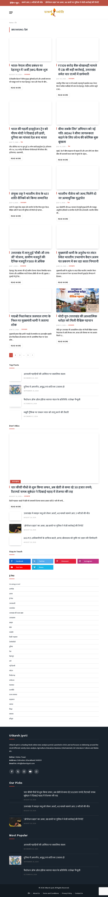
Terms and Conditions (51, 893)
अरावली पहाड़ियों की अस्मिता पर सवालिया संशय (44, 374)
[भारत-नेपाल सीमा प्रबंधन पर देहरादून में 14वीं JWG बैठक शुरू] (30, 49)
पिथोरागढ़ (12, 675)
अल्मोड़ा (11, 589)
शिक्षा (10, 709)
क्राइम (11, 622)
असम (11, 594)
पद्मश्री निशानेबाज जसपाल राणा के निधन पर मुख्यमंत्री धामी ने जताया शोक (31, 320)
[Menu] (11, 13)
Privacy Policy (67, 893)
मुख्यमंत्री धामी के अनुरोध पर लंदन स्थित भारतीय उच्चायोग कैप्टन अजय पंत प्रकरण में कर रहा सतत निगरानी (78, 257)
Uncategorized (14, 584)
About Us (36, 893)
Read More (16, 87)
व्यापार (11, 704)
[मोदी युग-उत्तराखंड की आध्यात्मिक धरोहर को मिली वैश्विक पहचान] (77, 300)
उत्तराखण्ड (27, 74)
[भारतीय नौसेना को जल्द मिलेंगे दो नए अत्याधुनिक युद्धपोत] (77, 178)
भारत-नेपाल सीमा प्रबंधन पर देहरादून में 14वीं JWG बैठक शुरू (29, 68)
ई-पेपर (11, 598)
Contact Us (79, 893)
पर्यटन (11, 670)
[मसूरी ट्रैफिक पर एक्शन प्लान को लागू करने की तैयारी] (15, 415)
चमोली (11, 632)
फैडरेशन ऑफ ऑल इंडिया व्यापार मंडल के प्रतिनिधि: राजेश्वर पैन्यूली (52, 399)
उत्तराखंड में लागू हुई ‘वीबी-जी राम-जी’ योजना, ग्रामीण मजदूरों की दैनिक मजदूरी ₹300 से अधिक (30, 257)
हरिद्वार (11, 719)
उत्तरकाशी (12, 603)
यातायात (11, 685)
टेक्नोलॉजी (12, 642)
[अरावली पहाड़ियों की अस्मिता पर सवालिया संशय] (15, 376)
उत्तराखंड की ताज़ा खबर (16, 613)
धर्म (10, 661)
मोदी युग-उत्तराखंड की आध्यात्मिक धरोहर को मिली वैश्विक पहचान (77, 318)
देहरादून (11, 656)
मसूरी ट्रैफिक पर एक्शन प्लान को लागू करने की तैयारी (46, 412)
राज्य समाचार (13, 694)
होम (29, 893)
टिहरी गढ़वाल (13, 637)
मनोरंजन (11, 680)
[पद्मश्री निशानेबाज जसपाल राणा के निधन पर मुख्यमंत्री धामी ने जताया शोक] (30, 300)
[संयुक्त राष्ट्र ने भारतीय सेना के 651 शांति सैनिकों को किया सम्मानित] (30, 178)
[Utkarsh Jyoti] (54, 12)
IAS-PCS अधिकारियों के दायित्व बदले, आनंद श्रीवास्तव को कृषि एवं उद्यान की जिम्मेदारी (60, 538)
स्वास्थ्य (11, 714)
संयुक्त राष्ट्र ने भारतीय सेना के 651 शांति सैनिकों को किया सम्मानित (30, 196)
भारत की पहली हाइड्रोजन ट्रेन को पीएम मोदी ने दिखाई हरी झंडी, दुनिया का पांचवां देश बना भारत (29, 133)
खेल (10, 627)
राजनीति (11, 690)
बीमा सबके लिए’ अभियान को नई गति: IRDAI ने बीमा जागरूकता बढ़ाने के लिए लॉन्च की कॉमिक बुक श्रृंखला (78, 135)
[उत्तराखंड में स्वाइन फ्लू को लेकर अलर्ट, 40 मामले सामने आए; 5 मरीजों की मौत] (15, 516)
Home (11, 22)
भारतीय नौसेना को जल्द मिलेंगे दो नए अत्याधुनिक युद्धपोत (77, 196)
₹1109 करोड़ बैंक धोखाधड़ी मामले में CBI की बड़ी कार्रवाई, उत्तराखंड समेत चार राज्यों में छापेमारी (77, 70)
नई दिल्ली (12, 666)
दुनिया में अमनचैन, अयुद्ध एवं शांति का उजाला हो (44, 387)
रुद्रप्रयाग (11, 699)
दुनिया (11, 646)
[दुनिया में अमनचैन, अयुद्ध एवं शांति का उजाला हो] (15, 389)
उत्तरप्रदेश (12, 608)
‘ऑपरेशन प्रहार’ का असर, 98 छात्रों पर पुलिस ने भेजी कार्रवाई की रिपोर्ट (64, 2)
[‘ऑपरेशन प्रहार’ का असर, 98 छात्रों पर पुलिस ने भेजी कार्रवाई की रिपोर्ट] (15, 528)
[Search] (97, 13)
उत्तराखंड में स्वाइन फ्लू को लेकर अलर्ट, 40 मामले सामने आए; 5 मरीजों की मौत (57, 513)
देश (22, 142)
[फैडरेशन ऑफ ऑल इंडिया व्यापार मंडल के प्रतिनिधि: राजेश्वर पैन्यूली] (15, 402)
